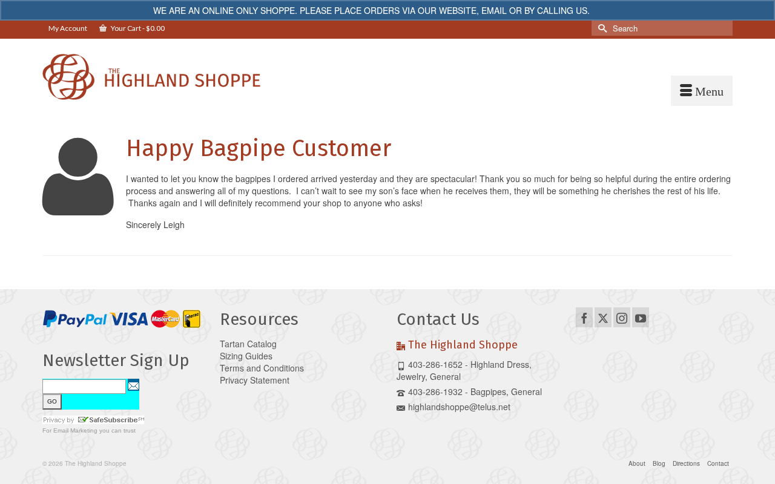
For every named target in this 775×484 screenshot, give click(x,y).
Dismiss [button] (607, 10)
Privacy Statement (254, 380)
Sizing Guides (246, 356)
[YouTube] (640, 317)
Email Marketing (75, 430)
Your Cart (137, 28)
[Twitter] (603, 317)
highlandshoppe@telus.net (459, 407)
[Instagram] (621, 317)
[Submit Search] (601, 28)
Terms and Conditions (262, 368)
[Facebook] (584, 317)
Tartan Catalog (248, 344)
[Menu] (702, 91)
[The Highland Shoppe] (151, 77)
